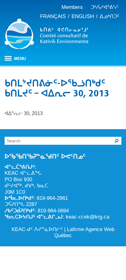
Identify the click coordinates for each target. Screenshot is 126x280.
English (83, 16)
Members (72, 7)
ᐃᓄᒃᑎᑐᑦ (109, 16)
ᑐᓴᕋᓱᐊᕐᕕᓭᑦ (104, 7)
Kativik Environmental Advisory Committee (46, 34)
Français (53, 16)
